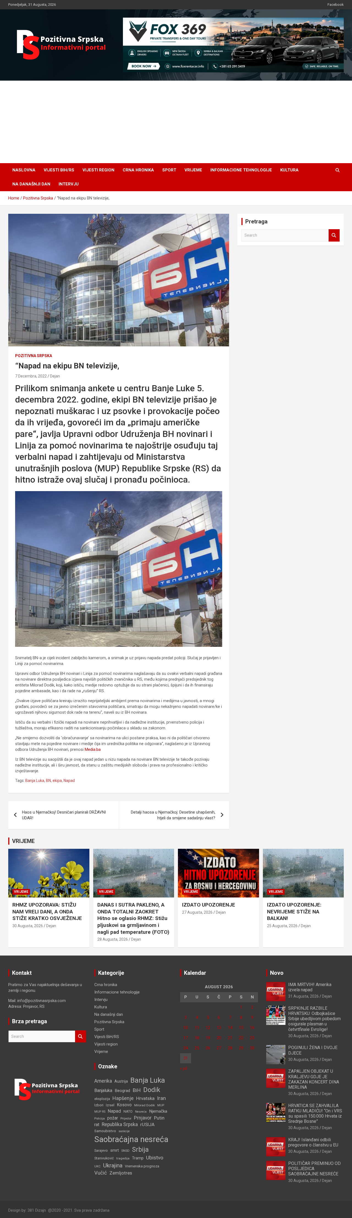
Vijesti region (98, 170)
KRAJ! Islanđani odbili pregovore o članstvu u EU (313, 1142)
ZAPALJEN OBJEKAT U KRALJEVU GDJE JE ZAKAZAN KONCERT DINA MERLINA (313, 1079)
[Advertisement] (176, 121)
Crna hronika (138, 170)
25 (197, 1047)
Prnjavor (143, 1118)
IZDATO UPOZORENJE (208, 905)
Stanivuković (104, 1158)
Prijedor (125, 1118)
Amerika (103, 1081)
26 (208, 1047)
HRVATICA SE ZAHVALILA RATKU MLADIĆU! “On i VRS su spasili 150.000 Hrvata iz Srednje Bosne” (315, 1113)
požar (112, 1118)
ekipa (57, 780)
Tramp (138, 1158)
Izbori (98, 1105)
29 (241, 1047)
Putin (159, 1118)
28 (230, 1047)
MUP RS (99, 1111)
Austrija (121, 1081)
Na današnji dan (31, 184)
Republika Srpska (120, 1124)
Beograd (122, 1090)
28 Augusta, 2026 (112, 939)
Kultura (289, 170)
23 (252, 1037)
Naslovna (23, 170)
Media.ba (93, 749)
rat (96, 1124)
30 (252, 1047)
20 (219, 1037)
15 (241, 1027)
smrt (114, 1150)
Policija (99, 1118)
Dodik (151, 1090)
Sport (169, 170)
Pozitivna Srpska (33, 356)
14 (230, 1027)
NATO (128, 1111)
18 (197, 1037)
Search (334, 235)
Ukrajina (112, 1165)
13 (219, 1027)
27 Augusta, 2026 (197, 912)
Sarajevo (101, 1150)
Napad (69, 780)
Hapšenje (123, 1098)
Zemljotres (120, 1173)
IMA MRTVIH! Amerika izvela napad (309, 987)
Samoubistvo (105, 1131)
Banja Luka (34, 780)
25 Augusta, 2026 (282, 926)
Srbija (140, 1149)
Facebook (336, 4)
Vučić (100, 1173)
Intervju (69, 184)
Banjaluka (103, 1090)
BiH (137, 1090)
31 (185, 1058)
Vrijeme (193, 170)
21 (230, 1037)
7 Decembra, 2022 (31, 376)
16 (252, 1027)
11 (197, 1027)
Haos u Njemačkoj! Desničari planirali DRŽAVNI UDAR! (64, 815)
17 (185, 1037)
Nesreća (141, 1111)
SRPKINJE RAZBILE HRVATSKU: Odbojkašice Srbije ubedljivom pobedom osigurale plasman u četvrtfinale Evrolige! (314, 1019)
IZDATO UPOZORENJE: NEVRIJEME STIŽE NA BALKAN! (294, 911)
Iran (161, 1098)
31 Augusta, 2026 (303, 996)
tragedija (123, 1158)
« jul (183, 1068)
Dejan (55, 376)
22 (241, 1037)
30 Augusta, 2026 (27, 926)
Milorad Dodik (144, 1105)
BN (48, 780)
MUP (160, 1105)
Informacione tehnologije (241, 170)
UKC (97, 1166)
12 (208, 1027)
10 (185, 1027)
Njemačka (158, 1111)
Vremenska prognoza (142, 1166)
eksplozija (102, 1099)
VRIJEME (23, 841)
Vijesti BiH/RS (59, 170)
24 (185, 1047)
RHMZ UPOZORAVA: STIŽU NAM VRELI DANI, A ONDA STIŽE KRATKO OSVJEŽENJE (47, 911)
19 (208, 1037)
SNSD (125, 1151)
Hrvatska (145, 1098)
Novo (277, 973)
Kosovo (124, 1104)
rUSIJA (147, 1124)
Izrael (110, 1105)
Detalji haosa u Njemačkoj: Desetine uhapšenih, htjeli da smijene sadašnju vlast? (173, 815)
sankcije (124, 1131)
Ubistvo (154, 1157)
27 (219, 1047)
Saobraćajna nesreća (131, 1139)
